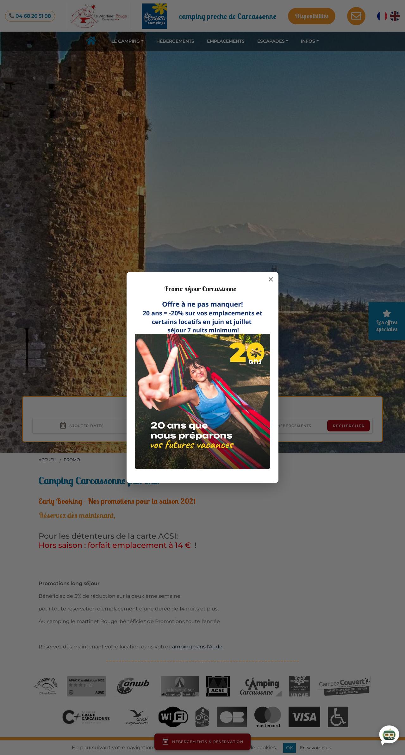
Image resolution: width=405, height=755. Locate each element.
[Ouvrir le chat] (389, 735)
